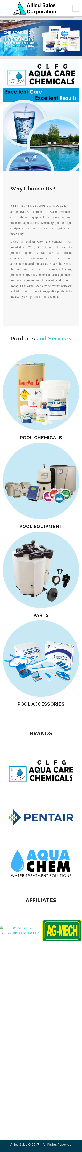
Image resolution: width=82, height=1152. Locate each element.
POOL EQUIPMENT (41, 526)
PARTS (41, 615)
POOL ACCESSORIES (41, 704)
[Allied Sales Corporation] (29, 8)
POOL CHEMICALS (41, 437)
